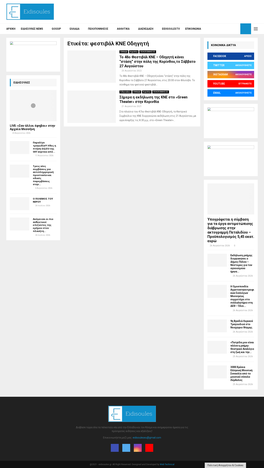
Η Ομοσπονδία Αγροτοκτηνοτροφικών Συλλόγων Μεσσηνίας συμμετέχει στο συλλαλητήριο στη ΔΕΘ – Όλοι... (242, 296)
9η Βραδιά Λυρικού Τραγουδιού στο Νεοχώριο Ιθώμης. (241, 324)
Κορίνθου (134, 52)
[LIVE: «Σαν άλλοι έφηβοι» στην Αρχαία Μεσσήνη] (33, 105)
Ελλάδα (74, 28)
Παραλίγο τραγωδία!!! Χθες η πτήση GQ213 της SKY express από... (44, 147)
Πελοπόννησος (98, 28)
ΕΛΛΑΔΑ (123, 52)
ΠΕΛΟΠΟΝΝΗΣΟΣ (147, 52)
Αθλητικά (123, 28)
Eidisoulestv (171, 28)
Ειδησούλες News (32, 28)
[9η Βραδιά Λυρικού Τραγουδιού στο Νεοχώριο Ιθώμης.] (217, 325)
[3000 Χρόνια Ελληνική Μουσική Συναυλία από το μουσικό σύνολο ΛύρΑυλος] (217, 371)
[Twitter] (229, 29)
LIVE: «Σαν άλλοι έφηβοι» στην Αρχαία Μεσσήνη (32, 127)
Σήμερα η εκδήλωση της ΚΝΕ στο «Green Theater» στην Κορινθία (153, 99)
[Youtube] (236, 29)
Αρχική (10, 28)
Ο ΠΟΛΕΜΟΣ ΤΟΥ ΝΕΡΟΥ (43, 200)
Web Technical (167, 464)
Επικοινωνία (193, 28)
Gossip (56, 28)
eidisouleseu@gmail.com (147, 437)
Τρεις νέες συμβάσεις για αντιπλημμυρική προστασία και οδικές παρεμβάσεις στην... (43, 175)
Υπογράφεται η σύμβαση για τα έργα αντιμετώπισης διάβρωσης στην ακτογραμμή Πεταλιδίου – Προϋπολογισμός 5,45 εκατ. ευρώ (230, 230)
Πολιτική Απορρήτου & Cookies (225, 465)
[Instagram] (233, 29)
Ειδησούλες (125, 92)
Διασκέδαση (145, 28)
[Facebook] (225, 29)
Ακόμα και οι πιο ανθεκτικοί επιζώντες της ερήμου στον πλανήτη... (43, 225)
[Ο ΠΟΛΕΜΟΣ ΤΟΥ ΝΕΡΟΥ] (19, 203)
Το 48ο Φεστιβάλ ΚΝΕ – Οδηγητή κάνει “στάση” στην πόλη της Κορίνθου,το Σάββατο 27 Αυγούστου (157, 61)
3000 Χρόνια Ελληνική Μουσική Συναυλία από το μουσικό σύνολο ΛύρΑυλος (241, 373)
